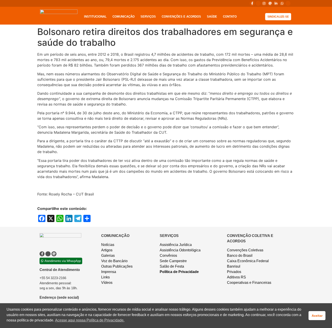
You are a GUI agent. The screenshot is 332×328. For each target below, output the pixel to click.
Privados (234, 272)
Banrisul (233, 266)
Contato (230, 16)
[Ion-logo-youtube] (287, 3)
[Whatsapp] (281, 3)
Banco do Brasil (240, 255)
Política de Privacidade (179, 272)
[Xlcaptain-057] (258, 3)
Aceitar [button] (317, 315)
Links (105, 277)
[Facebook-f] (252, 3)
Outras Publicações (117, 266)
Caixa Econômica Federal (248, 261)
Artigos (106, 250)
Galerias (108, 255)
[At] (270, 3)
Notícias (107, 245)
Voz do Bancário (114, 261)
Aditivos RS (236, 277)
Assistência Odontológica (180, 250)
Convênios (168, 255)
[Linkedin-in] (276, 3)
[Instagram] (264, 3)
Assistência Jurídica (176, 245)
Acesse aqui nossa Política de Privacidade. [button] (89, 320)
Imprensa (108, 272)
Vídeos (106, 282)
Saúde (212, 16)
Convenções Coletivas (245, 250)
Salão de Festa (172, 266)
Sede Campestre (173, 261)
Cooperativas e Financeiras (249, 282)
